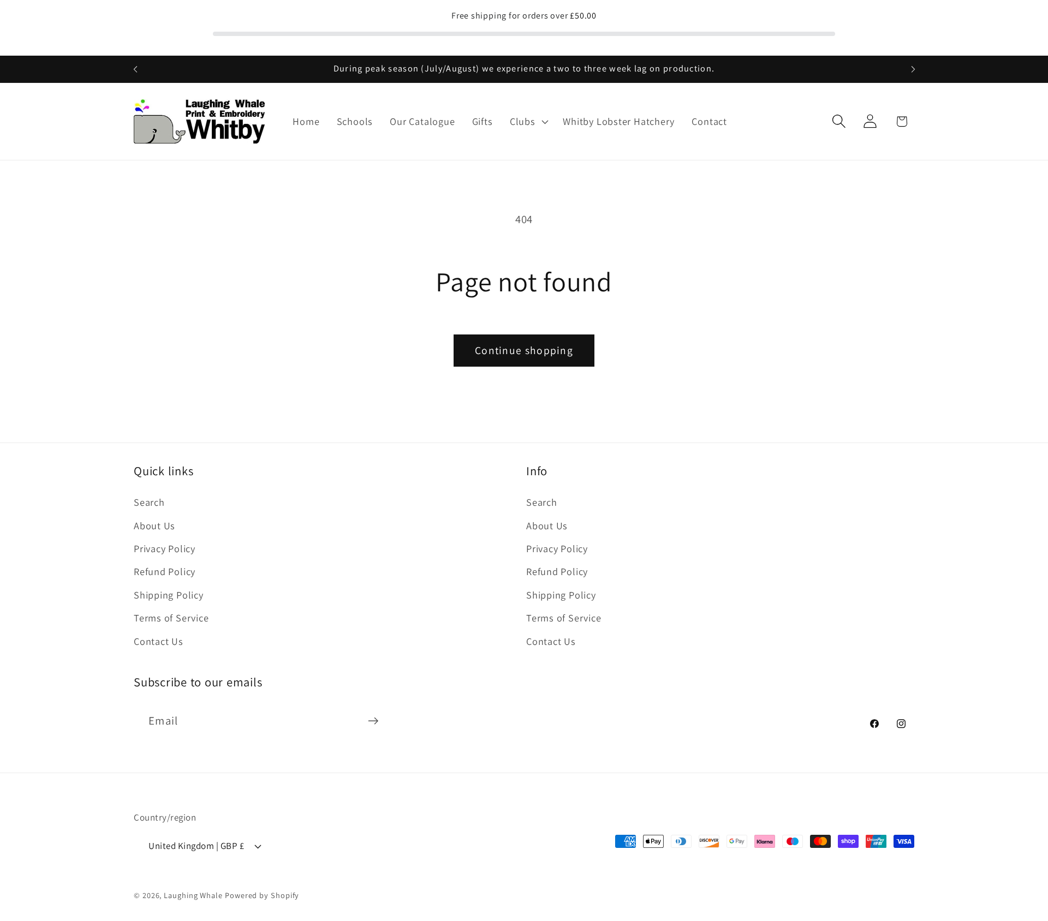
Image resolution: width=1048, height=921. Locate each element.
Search (149, 502)
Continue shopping (524, 350)
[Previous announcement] (135, 69)
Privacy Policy (164, 548)
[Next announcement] (913, 69)
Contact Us (158, 640)
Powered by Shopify (262, 894)
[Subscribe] (373, 721)
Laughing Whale (193, 894)
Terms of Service (171, 617)
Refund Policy (164, 571)
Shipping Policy (169, 594)
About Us (154, 524)
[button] (528, 121)
